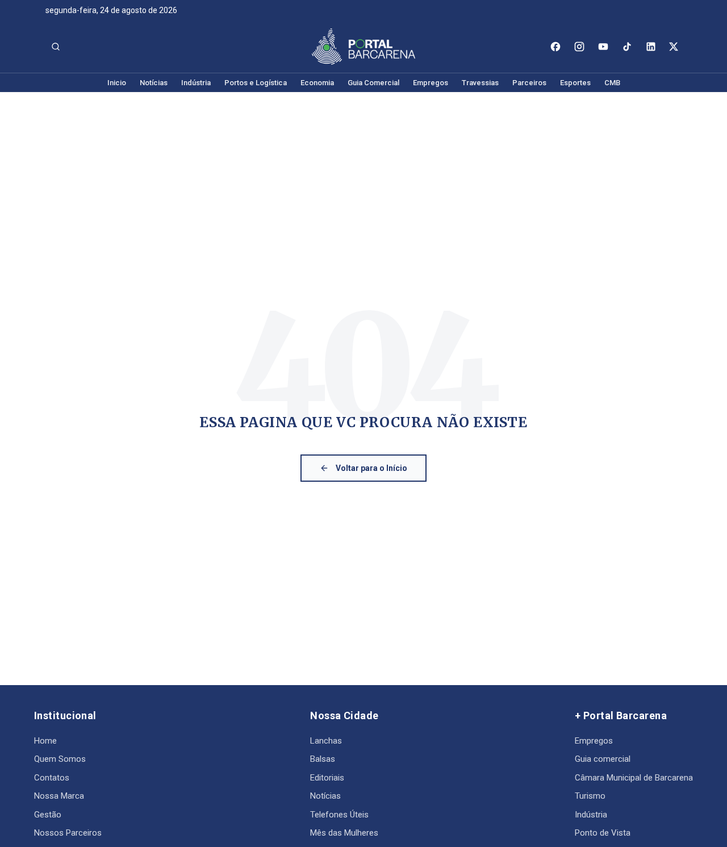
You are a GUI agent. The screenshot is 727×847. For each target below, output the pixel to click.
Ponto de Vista (602, 833)
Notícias (154, 82)
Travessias (480, 82)
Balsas (322, 759)
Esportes (575, 82)
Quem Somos (60, 759)
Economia (317, 82)
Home (45, 741)
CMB (612, 82)
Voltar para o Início (371, 468)
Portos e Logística (255, 82)
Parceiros (529, 82)
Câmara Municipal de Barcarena (634, 778)
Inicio (116, 82)
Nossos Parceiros (68, 833)
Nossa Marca (59, 796)
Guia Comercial (373, 82)
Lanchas (326, 741)
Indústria (196, 82)
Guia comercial (602, 759)
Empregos (430, 82)
